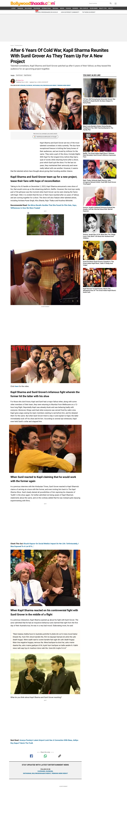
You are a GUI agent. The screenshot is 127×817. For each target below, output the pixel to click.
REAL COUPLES (84, 8)
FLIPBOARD (22, 85)
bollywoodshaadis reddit (41, 773)
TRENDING (20, 8)
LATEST (13, 8)
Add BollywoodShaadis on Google (46, 136)
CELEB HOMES (94, 8)
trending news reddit (60, 773)
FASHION (68, 8)
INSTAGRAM (36, 85)
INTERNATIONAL (46, 8)
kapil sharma (27, 75)
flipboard (41, 771)
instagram (27, 773)
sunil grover (19, 75)
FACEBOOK (29, 85)
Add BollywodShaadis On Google (46, 12)
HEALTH (110, 8)
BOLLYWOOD (28, 8)
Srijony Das (21, 80)
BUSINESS (75, 8)
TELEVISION (36, 8)
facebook (49, 771)
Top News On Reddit (88, 12)
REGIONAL (55, 8)
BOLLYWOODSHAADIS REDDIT (48, 85)
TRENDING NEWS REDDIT (64, 85)
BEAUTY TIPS (103, 8)
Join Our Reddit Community (70, 12)
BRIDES (62, 8)
